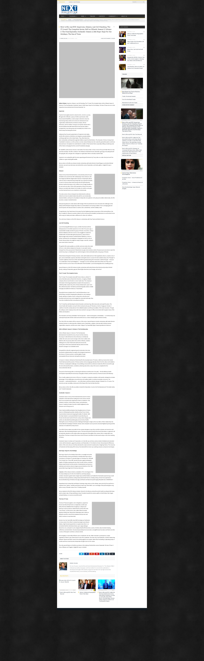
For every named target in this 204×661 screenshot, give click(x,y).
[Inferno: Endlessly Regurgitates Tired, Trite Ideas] (87, 585)
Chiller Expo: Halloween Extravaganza (129, 173)
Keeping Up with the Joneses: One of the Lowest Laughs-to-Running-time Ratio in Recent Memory (135, 59)
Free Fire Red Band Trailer (129, 99)
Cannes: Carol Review (74, 2)
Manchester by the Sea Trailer (129, 102)
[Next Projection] (69, 9)
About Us (124, 16)
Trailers (92, 16)
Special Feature (126, 155)
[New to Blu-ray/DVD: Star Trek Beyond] (67, 585)
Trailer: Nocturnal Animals (129, 96)
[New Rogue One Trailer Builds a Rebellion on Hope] (132, 83)
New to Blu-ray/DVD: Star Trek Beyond (132, 134)
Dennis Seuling (63, 38)
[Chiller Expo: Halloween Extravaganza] (132, 165)
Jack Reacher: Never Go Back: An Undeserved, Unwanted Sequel (135, 67)
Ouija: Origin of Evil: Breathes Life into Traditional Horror (135, 42)
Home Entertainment (106, 38)
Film (62, 16)
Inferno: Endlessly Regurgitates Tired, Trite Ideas (88, 593)
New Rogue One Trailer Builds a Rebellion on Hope (131, 92)
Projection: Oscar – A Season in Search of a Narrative (132, 183)
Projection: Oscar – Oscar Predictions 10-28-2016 (132, 178)
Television (72, 16)
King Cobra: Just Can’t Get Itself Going (135, 50)
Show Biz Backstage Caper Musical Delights (131, 187)
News (82, 16)
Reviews (113, 38)
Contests (102, 16)
